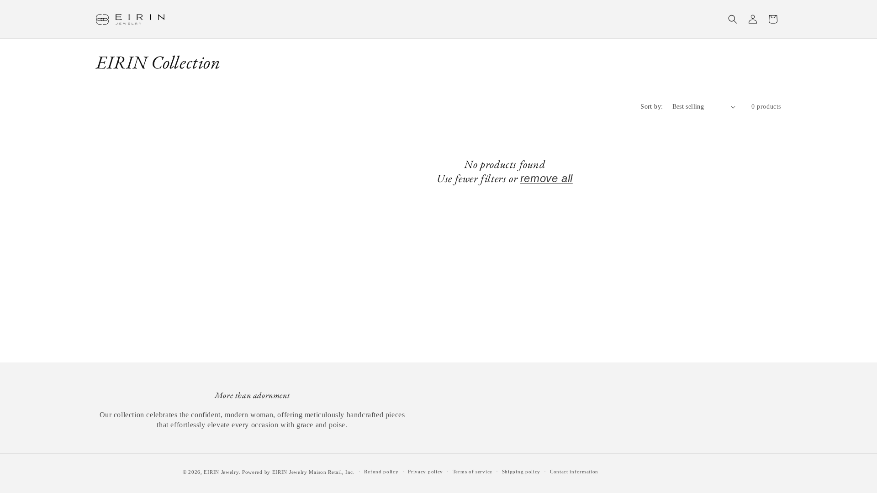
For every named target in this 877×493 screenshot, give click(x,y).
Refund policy (381, 471)
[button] (733, 19)
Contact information (574, 471)
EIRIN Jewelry (221, 472)
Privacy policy (425, 471)
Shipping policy (521, 471)
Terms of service (472, 471)
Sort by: (651, 106)
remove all (546, 178)
